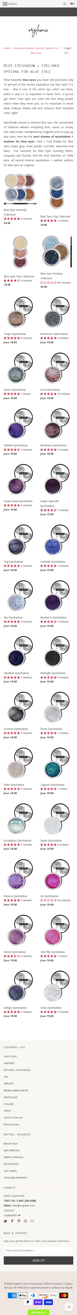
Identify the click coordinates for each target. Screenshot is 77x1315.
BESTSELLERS (11, 1164)
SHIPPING (9, 1063)
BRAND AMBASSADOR (16, 1090)
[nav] (10, 4)
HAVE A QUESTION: (14, 1196)
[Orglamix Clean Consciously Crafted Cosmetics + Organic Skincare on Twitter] (6, 1221)
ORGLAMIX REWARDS (15, 1177)
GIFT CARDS (10, 1171)
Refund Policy (11, 1124)
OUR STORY (10, 1056)
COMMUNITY (11, 1215)
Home (7, 48)
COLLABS (9, 1104)
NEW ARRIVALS (12, 1150)
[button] (12, 218)
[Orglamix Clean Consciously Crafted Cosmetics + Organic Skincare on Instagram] (26, 1221)
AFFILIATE (9, 1083)
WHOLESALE (10, 1097)
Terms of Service (13, 1117)
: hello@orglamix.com (19, 1205)
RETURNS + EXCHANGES (17, 1070)
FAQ (6, 1076)
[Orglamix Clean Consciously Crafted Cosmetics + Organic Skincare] (38, 31)
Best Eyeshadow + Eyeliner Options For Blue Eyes (36, 50)
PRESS (7, 1110)
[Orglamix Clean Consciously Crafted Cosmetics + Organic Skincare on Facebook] (12, 1221)
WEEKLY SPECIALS (14, 1157)
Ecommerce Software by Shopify (56, 1287)
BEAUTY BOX (11, 1143)
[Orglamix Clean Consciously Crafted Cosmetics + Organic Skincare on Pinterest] (19, 1221)
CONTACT (9, 1210)
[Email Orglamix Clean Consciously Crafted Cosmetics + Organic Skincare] (32, 1221)
